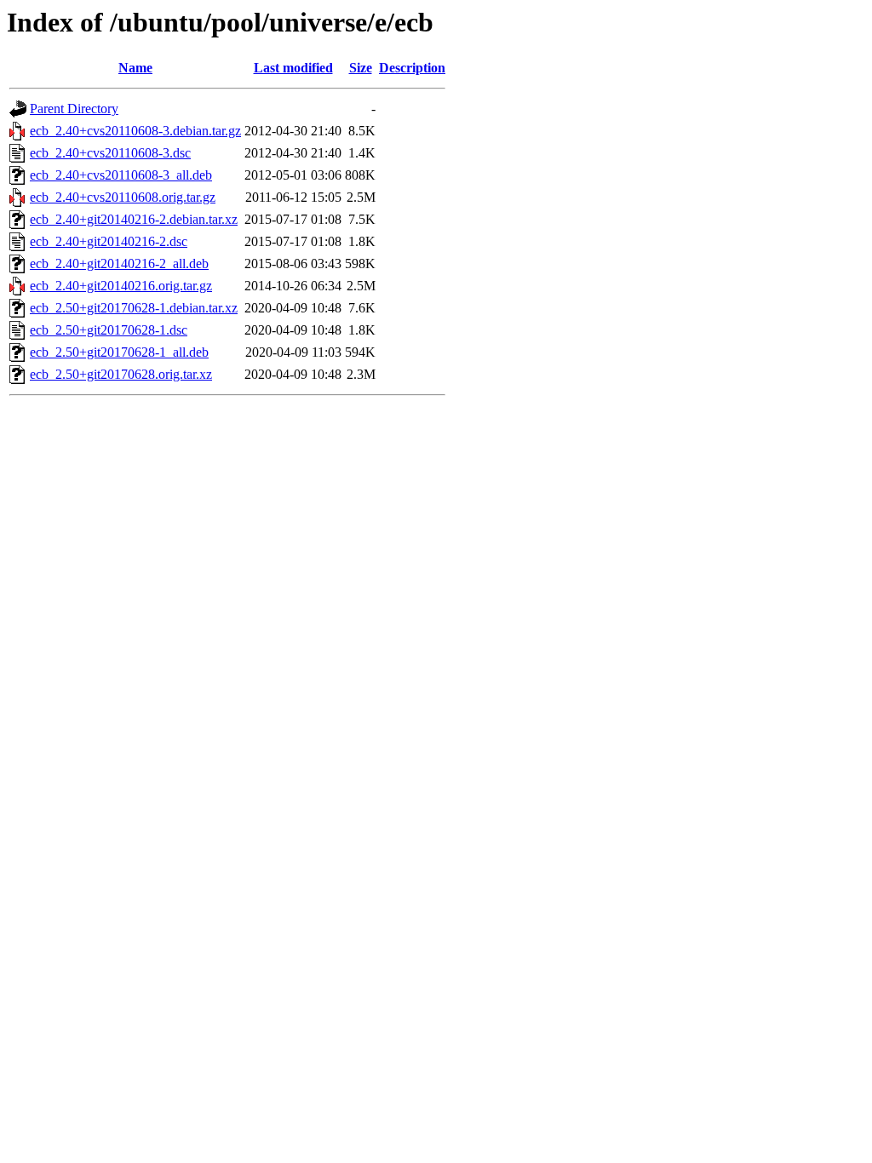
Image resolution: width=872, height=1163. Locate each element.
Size (360, 67)
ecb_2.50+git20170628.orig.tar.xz (121, 374)
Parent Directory (74, 108)
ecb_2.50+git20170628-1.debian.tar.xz (134, 308)
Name (135, 67)
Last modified (293, 67)
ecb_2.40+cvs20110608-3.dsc (110, 153)
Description (412, 67)
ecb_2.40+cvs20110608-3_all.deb (121, 175)
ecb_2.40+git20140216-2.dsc (108, 241)
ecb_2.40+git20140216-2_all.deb (119, 263)
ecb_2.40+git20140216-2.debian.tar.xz (134, 219)
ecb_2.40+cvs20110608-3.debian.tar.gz (135, 130)
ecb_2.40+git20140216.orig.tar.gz (121, 285)
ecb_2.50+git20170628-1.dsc (108, 330)
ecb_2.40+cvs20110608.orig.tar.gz (122, 197)
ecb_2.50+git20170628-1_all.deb (119, 352)
